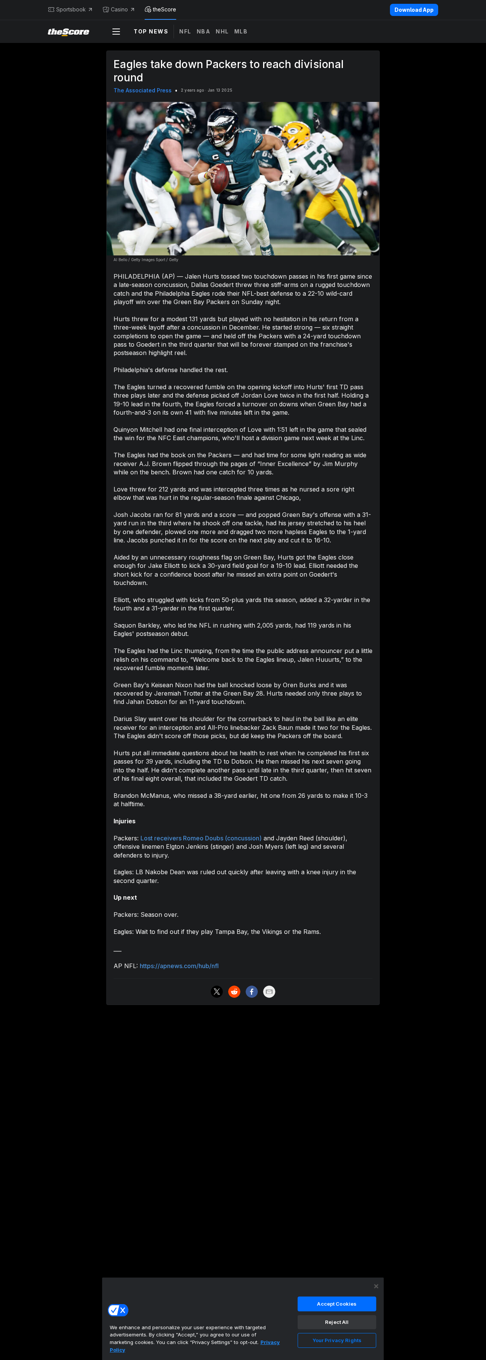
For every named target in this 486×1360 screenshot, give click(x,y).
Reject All (337, 1322)
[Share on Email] (269, 992)
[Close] (376, 1286)
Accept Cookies (337, 1304)
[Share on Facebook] (252, 992)
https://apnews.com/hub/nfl (179, 966)
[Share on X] (217, 992)
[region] (243, 1318)
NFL (185, 31)
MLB (241, 31)
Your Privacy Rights (336, 1340)
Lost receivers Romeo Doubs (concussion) (201, 838)
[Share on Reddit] (234, 992)
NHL (222, 31)
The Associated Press (143, 90)
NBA (204, 31)
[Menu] (116, 31)
